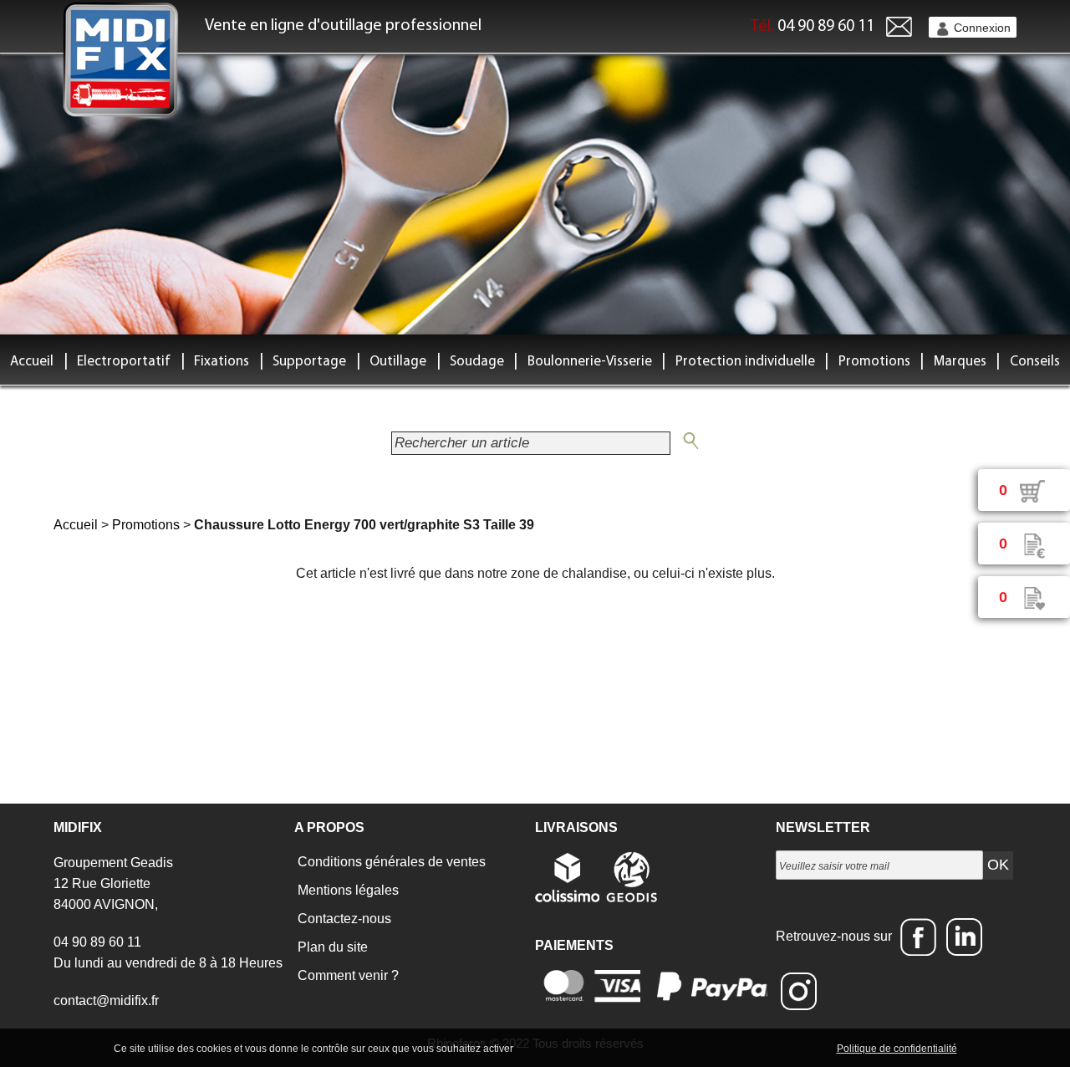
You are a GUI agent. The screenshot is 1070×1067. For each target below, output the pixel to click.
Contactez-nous (342, 918)
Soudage (477, 362)
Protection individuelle (745, 362)
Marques (960, 362)
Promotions (874, 362)
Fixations (221, 362)
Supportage (309, 362)
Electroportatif (124, 362)
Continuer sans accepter (652, 1047)
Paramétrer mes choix (775, 1047)
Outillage (397, 362)
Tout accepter (552, 1047)
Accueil (32, 362)
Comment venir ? (346, 975)
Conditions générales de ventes (390, 862)
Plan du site (331, 947)
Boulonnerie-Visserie (589, 362)
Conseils (1035, 362)
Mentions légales (346, 890)
